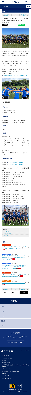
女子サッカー (6, 235)
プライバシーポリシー (7, 369)
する (2, 316)
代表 (2, 307)
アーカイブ (4, 373)
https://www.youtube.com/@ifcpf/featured (15, 75)
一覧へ (15, 15)
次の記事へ (24, 15)
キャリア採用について (7, 378)
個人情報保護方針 (6, 362)
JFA (2, 325)
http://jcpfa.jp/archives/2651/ (16, 162)
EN (26, 2)
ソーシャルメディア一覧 (24, 350)
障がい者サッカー (7, 233)
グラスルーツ (5, 6)
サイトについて (5, 355)
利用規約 (4, 360)
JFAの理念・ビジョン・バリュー (15, 342)
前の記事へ (7, 15)
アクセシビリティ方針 (7, 358)
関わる (3, 321)
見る (2, 311)
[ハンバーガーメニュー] (3, 2)
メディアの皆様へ (6, 375)
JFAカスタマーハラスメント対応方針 (10, 371)
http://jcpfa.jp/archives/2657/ (16, 164)
